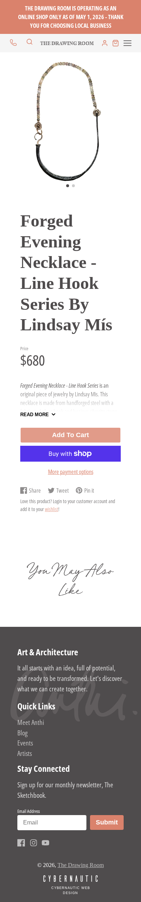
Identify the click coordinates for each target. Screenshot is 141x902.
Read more (34, 414)
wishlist (51, 509)
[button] (67, 185)
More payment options (70, 472)
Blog (22, 733)
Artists (24, 753)
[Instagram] (34, 843)
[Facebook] (21, 843)
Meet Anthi (30, 722)
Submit (109, 822)
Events (25, 743)
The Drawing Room (80, 865)
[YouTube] (46, 843)
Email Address (28, 811)
